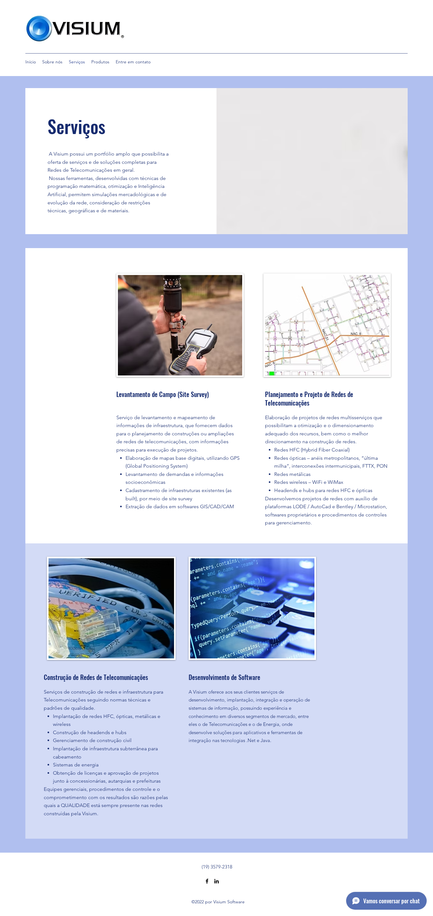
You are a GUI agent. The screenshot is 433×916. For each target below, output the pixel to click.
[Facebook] (207, 881)
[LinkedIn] (216, 881)
